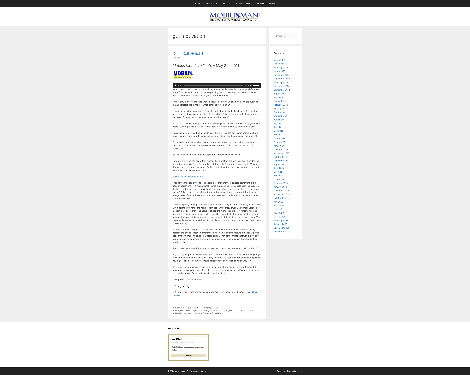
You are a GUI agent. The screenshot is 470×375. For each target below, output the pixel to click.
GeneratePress (201, 371)
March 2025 (279, 60)
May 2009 (279, 209)
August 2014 (280, 93)
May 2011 (278, 131)
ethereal (203, 310)
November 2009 (282, 194)
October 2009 (280, 198)
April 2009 (279, 213)
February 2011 (280, 142)
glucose (211, 310)
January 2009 (280, 224)
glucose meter (221, 310)
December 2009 (282, 190)
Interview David (243, 3)
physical (196, 313)
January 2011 (280, 146)
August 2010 (280, 164)
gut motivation (234, 310)
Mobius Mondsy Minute (182, 313)
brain (177, 310)
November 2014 (281, 86)
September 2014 (282, 90)
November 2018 (281, 75)
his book (211, 214)
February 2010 (281, 183)
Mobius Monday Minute (208, 308)
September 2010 (282, 160)
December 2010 (281, 149)
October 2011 (280, 112)
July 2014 (278, 97)
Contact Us (226, 3)
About (197, 3)
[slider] (256, 85)
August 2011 (280, 120)
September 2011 (282, 116)
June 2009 (279, 205)
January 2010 (280, 187)
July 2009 (278, 202)
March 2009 (280, 217)
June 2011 (278, 127)
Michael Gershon (248, 310)
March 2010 (279, 179)
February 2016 (281, 82)
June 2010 (279, 168)
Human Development (189, 308)
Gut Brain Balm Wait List (265, 3)
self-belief (205, 313)
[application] (217, 85)
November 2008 (282, 231)
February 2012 (281, 105)
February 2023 (281, 67)
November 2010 (281, 153)
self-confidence (216, 313)
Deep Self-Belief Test (191, 53)
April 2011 (278, 134)
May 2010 (278, 172)
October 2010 (280, 157)
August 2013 (280, 101)
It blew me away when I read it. (188, 176)
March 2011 (279, 138)
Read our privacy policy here (289, 371)
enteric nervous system (190, 310)
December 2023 (281, 63)
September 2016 (282, 78)
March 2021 (279, 71)
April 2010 (278, 175)
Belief (177, 308)
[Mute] (251, 85)
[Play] (176, 85)
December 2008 (281, 228)
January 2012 (280, 108)
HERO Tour (209, 3)
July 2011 (278, 123)
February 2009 (281, 220)
